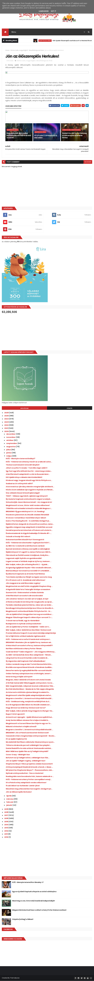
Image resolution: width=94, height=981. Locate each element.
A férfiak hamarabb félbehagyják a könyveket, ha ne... (30, 683)
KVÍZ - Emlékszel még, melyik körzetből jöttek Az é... (28, 701)
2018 (6, 812)
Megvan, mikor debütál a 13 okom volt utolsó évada (28, 680)
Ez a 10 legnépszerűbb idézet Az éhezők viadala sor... (28, 705)
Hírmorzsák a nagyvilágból (19, 50)
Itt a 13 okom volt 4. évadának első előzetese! (25, 580)
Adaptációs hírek (35, 40)
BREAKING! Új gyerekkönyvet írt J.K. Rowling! (25, 511)
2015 (6, 821)
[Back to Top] (91, 978)
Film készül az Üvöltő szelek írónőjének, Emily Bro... (28, 555)
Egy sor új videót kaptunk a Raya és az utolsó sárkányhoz (34, 891)
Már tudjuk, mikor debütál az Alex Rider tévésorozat (28, 630)
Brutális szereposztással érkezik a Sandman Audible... (29, 667)
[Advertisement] (47, 332)
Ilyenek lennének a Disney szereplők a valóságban (28, 549)
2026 (6, 413)
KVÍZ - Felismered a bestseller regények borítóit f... (28, 543)
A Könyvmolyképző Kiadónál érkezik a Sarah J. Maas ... (29, 767)
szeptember (12, 443)
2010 (6, 837)
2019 (6, 809)
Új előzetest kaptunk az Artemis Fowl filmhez (25, 574)
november (11, 437)
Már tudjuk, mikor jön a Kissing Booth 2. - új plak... (27, 564)
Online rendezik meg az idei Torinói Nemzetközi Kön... (29, 664)
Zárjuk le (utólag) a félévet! (22, 919)
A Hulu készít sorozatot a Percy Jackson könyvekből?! (29, 645)
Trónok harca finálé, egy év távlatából (22, 620)
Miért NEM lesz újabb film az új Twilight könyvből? (27, 751)
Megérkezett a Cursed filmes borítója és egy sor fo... (29, 723)
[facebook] (75, 978)
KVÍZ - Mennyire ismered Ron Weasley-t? (28, 882)
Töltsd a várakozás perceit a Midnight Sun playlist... (28, 745)
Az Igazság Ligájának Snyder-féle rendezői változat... (29, 568)
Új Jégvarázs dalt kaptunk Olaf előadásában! (25, 661)
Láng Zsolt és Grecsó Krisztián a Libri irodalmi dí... (27, 658)
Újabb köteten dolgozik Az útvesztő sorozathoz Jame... (30, 524)
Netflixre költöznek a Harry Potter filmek (24, 648)
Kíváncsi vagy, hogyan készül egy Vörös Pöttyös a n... (29, 480)
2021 (6, 428)
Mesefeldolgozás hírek (36, 50)
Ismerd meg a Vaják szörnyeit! (19, 676)
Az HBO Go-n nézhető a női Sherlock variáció (25, 546)
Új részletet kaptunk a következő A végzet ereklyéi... (28, 499)
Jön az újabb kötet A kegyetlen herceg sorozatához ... (29, 614)
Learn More (44, 11)
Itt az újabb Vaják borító (16, 739)
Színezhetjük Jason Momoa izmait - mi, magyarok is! (29, 502)
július (8, 450)
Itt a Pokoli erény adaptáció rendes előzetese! (26, 782)
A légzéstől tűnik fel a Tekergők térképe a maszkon (28, 589)
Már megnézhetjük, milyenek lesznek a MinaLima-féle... (30, 686)
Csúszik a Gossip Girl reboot (18, 536)
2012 (6, 831)
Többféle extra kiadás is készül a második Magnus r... (29, 508)
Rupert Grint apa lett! (15, 714)
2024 (6, 419)
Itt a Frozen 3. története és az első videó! (45, 136)
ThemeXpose (14, 978)
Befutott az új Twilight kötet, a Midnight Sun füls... (27, 758)
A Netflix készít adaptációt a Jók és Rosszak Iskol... (28, 474)
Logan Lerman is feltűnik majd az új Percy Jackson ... (28, 561)
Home (7, 50)
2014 (6, 825)
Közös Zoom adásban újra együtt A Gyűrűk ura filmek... (30, 490)
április (9, 796)
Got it (53, 11)
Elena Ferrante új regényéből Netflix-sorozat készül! (29, 670)
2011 (6, 834)
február (10, 802)
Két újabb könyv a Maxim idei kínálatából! (24, 477)
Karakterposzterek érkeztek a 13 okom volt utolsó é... (29, 530)
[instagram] (78, 978)
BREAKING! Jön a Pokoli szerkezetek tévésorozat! (27, 733)
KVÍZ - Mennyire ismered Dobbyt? (20, 458)
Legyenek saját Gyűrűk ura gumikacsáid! (24, 558)
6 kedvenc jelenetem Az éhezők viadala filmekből (27, 515)
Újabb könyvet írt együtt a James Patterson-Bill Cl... (28, 552)
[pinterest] (84, 978)
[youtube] (88, 978)
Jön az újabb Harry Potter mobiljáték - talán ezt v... (28, 627)
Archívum (24, 408)
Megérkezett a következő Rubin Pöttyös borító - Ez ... (29, 611)
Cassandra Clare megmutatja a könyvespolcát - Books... (31, 736)
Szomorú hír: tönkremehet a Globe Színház (25, 592)
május (9, 456)
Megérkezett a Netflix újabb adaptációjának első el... (29, 695)
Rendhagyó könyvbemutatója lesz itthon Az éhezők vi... (30, 608)
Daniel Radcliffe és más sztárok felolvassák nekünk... (29, 748)
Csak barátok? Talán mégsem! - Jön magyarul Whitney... (31, 652)
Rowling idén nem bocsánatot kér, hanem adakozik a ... (30, 776)
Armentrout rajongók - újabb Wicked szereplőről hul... (29, 717)
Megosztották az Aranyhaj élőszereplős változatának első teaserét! (19, 135)
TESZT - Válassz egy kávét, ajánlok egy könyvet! (27, 496)
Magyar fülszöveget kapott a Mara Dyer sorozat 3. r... (29, 617)
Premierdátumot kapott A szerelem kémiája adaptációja (31, 633)
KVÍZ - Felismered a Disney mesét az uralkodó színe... (29, 462)
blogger (88, 162)
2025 (6, 416)
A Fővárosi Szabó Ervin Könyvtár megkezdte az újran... (29, 602)
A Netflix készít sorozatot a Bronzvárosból (24, 595)
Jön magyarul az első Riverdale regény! (23, 583)
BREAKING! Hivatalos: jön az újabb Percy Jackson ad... (29, 642)
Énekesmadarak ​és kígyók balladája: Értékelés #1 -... (29, 533)
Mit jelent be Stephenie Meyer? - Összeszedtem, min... (29, 770)
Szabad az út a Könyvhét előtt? (19, 483)
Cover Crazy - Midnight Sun (18, 754)
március (10, 799)
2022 (6, 425)
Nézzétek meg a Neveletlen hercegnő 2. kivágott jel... (29, 789)
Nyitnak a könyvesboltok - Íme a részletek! (25, 773)
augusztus (11, 446)
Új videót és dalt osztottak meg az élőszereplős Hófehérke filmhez (74, 135)
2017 (6, 815)
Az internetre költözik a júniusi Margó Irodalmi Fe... (28, 692)
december (11, 434)
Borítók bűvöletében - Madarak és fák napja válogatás (30, 689)
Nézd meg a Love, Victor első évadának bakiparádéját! (33, 901)
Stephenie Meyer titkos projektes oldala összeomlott (29, 764)
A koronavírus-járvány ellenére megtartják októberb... (30, 486)
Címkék (69, 408)
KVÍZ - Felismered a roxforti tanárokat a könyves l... (28, 639)
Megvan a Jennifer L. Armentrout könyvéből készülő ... (29, 698)
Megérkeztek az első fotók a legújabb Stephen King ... (29, 586)
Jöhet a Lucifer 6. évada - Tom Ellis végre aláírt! (26, 468)
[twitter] (81, 978)
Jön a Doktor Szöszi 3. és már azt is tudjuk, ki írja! (27, 599)
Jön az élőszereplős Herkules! (19, 792)
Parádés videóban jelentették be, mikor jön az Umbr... (29, 605)
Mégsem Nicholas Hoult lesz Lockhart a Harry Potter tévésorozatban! (39, 910)
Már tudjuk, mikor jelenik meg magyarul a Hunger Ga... (29, 711)
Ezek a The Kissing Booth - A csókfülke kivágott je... (28, 521)
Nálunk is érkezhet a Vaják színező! (21, 726)
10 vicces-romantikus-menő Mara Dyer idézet (26, 518)
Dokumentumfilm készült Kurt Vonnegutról (25, 539)
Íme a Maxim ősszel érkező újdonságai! (23, 493)
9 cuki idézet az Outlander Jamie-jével (23, 785)
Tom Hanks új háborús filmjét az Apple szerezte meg (29, 577)
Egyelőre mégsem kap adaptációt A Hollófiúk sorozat (29, 527)
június (9, 453)
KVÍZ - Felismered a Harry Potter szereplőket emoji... (29, 779)
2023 (6, 422)
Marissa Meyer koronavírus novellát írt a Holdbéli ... (28, 571)
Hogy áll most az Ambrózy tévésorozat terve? (26, 708)
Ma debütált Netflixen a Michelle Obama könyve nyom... (30, 742)
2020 (6, 431)
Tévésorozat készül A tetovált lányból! (23, 465)
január (9, 805)
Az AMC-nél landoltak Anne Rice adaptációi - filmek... (29, 655)
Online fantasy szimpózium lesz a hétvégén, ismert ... (29, 673)
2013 (6, 828)
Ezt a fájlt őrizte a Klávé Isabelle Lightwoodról (25, 636)
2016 (6, 818)
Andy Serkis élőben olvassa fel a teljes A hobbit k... (27, 720)
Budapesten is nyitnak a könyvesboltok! (23, 624)
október (10, 440)
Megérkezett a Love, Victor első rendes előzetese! (28, 505)
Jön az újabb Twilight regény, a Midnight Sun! (25, 761)
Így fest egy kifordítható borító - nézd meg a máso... (29, 471)
